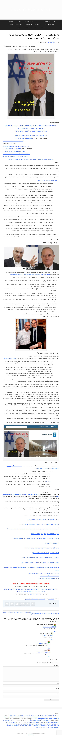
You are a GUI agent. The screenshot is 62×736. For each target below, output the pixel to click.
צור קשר (19, 28)
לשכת (22, 589)
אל (57, 589)
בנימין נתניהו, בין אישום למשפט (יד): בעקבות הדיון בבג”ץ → (44, 614)
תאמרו (54, 589)
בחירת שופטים (34, 599)
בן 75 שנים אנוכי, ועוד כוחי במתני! (35, 722)
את (25, 589)
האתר (24, 591)
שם (58, 683)
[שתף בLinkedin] (12, 604)
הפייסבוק (9, 589)
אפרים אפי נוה (41, 599)
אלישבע (33, 589)
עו (45, 591)
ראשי (54, 21)
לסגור (28, 589)
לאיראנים (33, 594)
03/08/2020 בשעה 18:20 (46, 635)
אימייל (57, 688)
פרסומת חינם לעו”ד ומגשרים (30, 28)
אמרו (41, 589)
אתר (58, 694)
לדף (13, 589)
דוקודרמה (37, 21)
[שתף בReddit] (7, 604)
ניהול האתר (31, 735)
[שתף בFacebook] (33, 604)
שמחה (41, 591)
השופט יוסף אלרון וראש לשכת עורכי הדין (39, 274)
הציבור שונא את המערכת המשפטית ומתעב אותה (39, 717)
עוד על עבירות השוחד (53, 578)
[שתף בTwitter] (27, 604)
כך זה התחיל (41, 128)
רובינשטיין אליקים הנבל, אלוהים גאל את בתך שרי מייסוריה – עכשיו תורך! (41, 715)
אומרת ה (14, 358)
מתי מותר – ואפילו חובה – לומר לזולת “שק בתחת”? (40, 726)
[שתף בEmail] (17, 604)
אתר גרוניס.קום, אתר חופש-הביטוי (39, 719)
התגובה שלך (55, 665)
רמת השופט (51, 599)
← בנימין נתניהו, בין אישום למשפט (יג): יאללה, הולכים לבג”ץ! (18, 612)
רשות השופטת (8, 358)
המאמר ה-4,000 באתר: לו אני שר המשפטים (39, 724)
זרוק (40, 594)
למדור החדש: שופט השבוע (16, 715)
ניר (38, 591)
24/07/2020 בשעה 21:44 (49, 627)
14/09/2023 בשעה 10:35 (43, 652)
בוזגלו (46, 589)
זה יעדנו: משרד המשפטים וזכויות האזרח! (39, 720)
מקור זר (48, 481)
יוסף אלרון (27, 599)
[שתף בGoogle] (22, 604)
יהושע (55, 180)
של (5, 589)
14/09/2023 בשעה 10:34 (43, 644)
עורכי (19, 589)
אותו (37, 594)
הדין (16, 589)
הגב (55, 631)
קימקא (18, 591)
